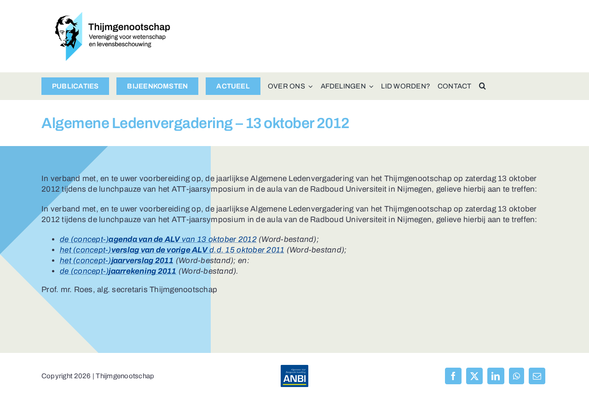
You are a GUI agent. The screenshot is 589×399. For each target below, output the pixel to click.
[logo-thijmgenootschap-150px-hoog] (112, 16)
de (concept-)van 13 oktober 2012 (158, 239)
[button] (482, 86)
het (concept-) (117, 260)
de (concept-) (118, 271)
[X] (474, 376)
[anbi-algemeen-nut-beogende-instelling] (294, 368)
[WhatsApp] (516, 376)
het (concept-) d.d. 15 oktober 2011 (172, 250)
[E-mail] (537, 376)
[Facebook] (453, 376)
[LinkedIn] (495, 376)
